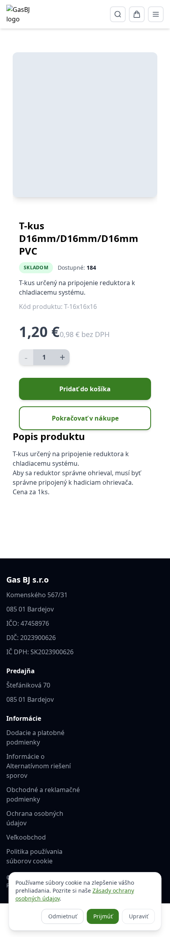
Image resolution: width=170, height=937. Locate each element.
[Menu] (156, 14)
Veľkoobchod (26, 837)
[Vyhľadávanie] (118, 14)
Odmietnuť (62, 916)
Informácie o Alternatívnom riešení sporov (38, 766)
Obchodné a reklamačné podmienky (43, 794)
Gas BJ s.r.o (27, 579)
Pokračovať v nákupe (85, 418)
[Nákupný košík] (137, 14)
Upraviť (138, 916)
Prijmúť (103, 916)
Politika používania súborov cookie (34, 856)
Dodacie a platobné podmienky (35, 737)
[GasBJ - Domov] (20, 14)
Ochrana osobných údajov (34, 818)
